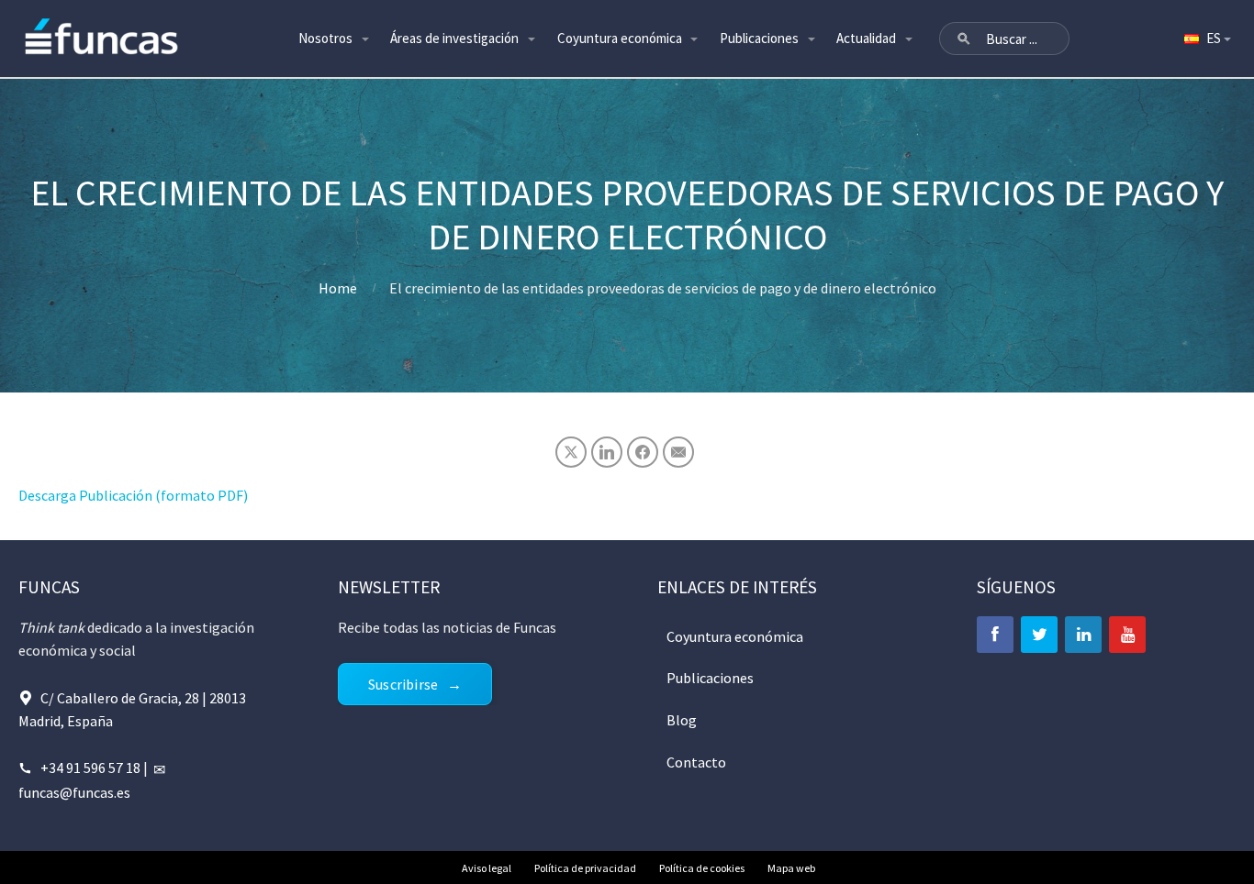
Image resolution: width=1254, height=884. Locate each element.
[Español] (1206, 38)
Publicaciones (759, 38)
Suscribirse (403, 684)
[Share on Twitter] (571, 452)
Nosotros (325, 38)
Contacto (696, 762)
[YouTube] (1127, 634)
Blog (681, 720)
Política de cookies (702, 868)
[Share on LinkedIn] (606, 452)
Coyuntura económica (619, 38)
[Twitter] (1039, 634)
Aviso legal (486, 868)
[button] (964, 38)
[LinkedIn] (1083, 634)
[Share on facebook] (642, 452)
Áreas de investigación (454, 38)
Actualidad (866, 38)
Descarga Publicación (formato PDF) (133, 495)
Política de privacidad (585, 868)
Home (338, 288)
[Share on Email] (678, 452)
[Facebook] (995, 634)
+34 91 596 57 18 (90, 767)
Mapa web (791, 868)
